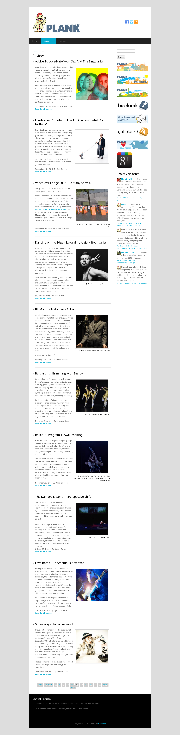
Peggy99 (124, 204)
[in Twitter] (131, 22)
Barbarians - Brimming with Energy (59, 373)
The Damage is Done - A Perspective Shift (63, 497)
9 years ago (137, 225)
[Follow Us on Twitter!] (132, 148)
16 (95, 685)
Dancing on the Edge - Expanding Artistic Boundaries (71, 242)
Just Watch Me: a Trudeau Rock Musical (50, 209)
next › (105, 685)
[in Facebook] (127, 22)
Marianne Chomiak (129, 252)
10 (68, 685)
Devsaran (102, 724)
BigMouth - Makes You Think (54, 309)
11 (72, 685)
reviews (47, 41)
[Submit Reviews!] (132, 122)
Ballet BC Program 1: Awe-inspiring (59, 435)
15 (91, 685)
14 (86, 685)
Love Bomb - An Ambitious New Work (60, 563)
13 (82, 685)
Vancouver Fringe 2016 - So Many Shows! (63, 183)
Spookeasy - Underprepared (54, 624)
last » (73, 687)
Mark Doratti (126, 179)
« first (40, 685)
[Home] (90, 22)
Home (35, 51)
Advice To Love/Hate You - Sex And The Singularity (69, 61)
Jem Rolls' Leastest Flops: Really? (127, 283)
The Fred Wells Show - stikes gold (128, 198)
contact (63, 41)
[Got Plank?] (132, 135)
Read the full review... (43, 109)
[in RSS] (136, 22)
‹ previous (49, 685)
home (34, 41)
